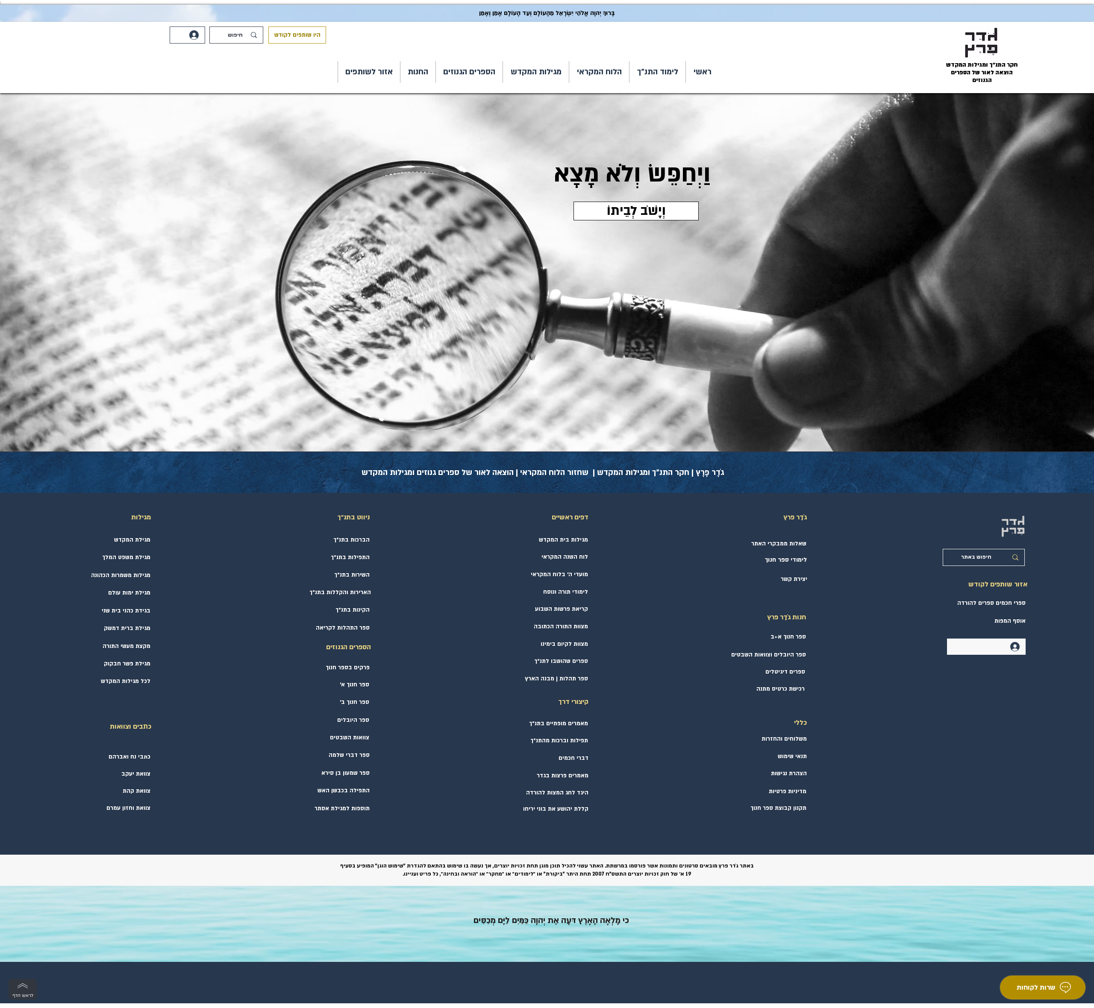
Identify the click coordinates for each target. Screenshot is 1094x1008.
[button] (657, 72)
